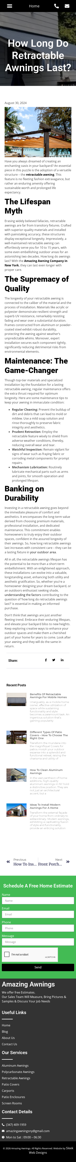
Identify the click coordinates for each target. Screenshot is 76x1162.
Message (8, 936)
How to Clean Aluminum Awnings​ (46, 771)
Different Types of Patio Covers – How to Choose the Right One (49, 735)
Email (5, 908)
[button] (9, 6)
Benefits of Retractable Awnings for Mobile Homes (48, 696)
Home (34, 6)
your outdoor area (43, 552)
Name (6, 895)
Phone (6, 922)
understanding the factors (23, 595)
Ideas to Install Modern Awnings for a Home (45, 806)
